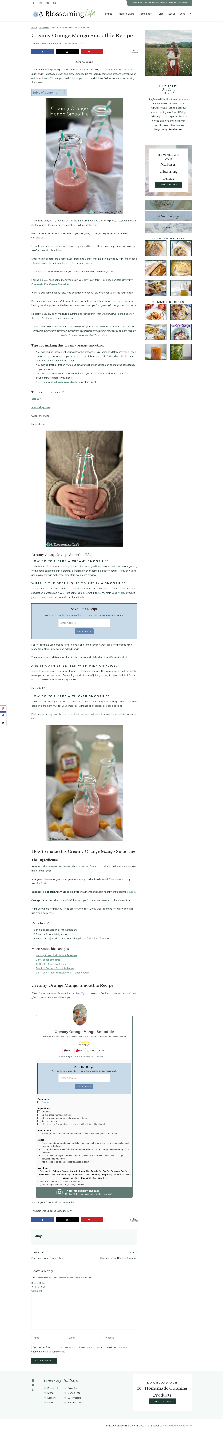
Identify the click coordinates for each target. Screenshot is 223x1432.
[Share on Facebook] (42, 51)
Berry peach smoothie (48, 959)
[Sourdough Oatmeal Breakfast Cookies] (155, 288)
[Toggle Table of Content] (61, 92)
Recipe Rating (38, 1283)
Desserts (52, 1397)
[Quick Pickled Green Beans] (181, 352)
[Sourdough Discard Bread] (181, 268)
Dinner (50, 1392)
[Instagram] (40, 3)
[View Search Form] (190, 13)
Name (36, 1337)
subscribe (36, 1351)
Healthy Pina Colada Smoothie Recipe (56, 955)
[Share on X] (67, 51)
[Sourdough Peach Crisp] (155, 312)
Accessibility (185, 1425)
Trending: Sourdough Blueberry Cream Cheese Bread (160, 3)
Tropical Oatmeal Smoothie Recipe (55, 968)
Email (72, 1337)
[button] (79, 1042)
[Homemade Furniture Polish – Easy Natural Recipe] (181, 288)
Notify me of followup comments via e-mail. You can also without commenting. (79, 1349)
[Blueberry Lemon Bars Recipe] (155, 332)
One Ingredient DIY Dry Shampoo (118, 1255)
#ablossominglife (103, 1194)
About (171, 13)
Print (69, 1050)
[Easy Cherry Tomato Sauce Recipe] (155, 352)
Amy (38, 1236)
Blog (161, 13)
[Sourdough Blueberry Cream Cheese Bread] (181, 312)
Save (101, 1050)
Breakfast (52, 1388)
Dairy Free (73, 1388)
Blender (36, 398)
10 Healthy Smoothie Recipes (51, 964)
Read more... (176, 129)
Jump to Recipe (84, 61)
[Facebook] (33, 3)
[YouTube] (54, 3)
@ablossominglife (81, 1194)
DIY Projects (74, 1397)
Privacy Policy (170, 1425)
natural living (168, 216)
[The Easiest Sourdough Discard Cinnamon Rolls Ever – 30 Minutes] (181, 248)
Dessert (168, 227)
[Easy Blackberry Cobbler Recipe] (181, 332)
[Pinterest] (47, 3)
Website (109, 1337)
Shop (182, 13)
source (131, 891)
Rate (92, 1050)
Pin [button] (80, 1050)
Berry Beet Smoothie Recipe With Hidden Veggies (62, 972)
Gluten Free (74, 1392)
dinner (168, 205)
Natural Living (126, 13)
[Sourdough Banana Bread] (155, 268)
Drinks (50, 1402)
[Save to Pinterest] (3, 708)
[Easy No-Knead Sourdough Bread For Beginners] (155, 248)
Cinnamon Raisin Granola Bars (47, 1255)
